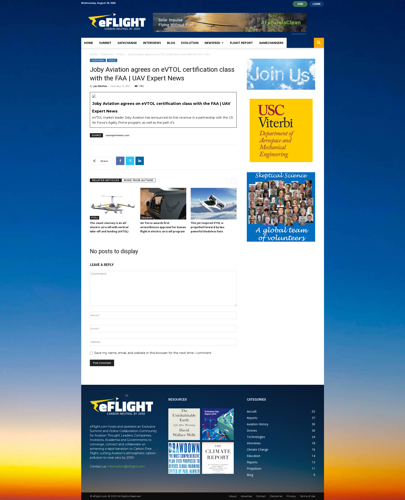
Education (147, 217)
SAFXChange (127, 43)
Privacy (291, 496)
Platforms (107, 54)
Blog (171, 43)
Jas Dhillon (100, 86)
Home (88, 43)
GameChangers (271, 43)
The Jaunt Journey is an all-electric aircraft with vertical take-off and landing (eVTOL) (109, 227)
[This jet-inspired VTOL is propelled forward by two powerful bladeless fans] (214, 204)
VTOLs (120, 54)
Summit (105, 43)
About (233, 496)
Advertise (246, 496)
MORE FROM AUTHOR (138, 180)
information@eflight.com (126, 466)
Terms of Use (307, 496)
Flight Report (241, 43)
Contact (261, 496)
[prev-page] (227, 181)
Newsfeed (212, 43)
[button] (319, 43)
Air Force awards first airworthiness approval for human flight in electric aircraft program (163, 227)
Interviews (152, 43)
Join (300, 4)
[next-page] (234, 181)
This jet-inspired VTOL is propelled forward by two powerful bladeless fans (207, 227)
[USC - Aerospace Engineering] (281, 130)
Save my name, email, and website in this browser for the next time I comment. (153, 353)
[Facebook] (120, 161)
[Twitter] (130, 161)
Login (316, 4)
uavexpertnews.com (117, 135)
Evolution (189, 43)
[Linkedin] (139, 161)
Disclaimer (276, 496)
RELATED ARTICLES (105, 180)
